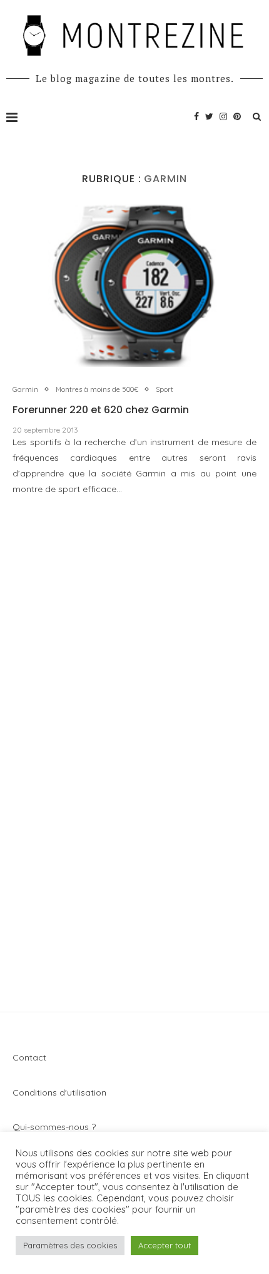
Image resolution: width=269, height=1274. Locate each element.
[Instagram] (223, 116)
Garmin (25, 390)
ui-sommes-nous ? (58, 1127)
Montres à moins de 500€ (97, 390)
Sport (164, 390)
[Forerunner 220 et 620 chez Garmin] (134, 285)
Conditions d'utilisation (59, 1092)
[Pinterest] (237, 116)
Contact (29, 1057)
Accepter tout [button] (164, 1245)
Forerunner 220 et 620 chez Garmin (101, 410)
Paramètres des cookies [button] (70, 1245)
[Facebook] (196, 116)
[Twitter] (209, 116)
